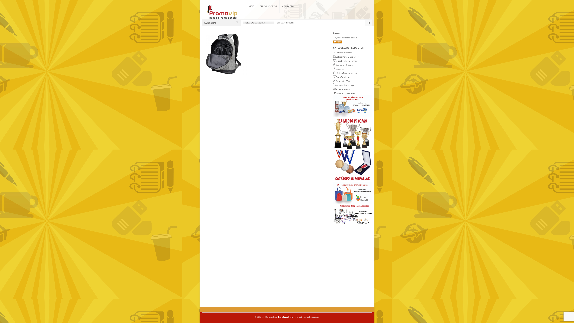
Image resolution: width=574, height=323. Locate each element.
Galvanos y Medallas (345, 93)
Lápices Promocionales (346, 73)
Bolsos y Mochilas (344, 52)
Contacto (288, 6)
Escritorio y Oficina (344, 65)
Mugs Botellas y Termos (346, 61)
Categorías (210, 23)
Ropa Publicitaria (343, 77)
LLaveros (340, 69)
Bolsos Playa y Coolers (346, 56)
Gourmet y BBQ (343, 81)
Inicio (251, 6)
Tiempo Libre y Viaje (345, 85)
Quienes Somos (268, 6)
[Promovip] (222, 11)
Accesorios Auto (343, 89)
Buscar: (337, 33)
